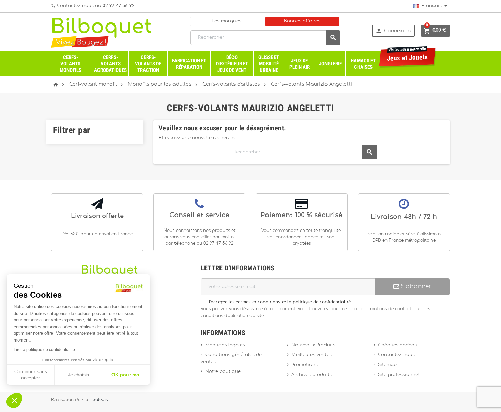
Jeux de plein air (299, 64)
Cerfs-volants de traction (148, 63)
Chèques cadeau (398, 345)
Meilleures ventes (311, 355)
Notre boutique (223, 371)
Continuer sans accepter (30, 374)
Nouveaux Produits (313, 345)
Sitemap (387, 365)
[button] (14, 400)
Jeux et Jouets (407, 55)
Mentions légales (225, 345)
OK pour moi (126, 374)
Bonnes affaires (302, 21)
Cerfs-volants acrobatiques (110, 63)
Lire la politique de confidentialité (44, 349)
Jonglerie (330, 64)
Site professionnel (399, 375)
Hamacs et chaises (363, 64)
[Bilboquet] (101, 32)
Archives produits (311, 375)
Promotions (304, 365)
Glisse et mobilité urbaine (268, 63)
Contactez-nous (396, 355)
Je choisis (78, 374)
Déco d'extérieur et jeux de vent (232, 63)
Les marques (226, 21)
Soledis (100, 400)
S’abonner (415, 286)
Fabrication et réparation (189, 64)
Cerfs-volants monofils (70, 63)
